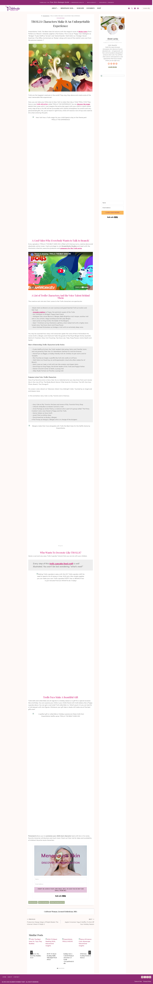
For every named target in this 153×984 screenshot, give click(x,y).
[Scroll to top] (149, 980)
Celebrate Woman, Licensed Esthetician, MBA (60, 911)
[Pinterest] (138, 8)
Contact (17, 977)
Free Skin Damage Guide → (60, 2)
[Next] (89, 952)
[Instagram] (134, 8)
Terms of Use (138, 981)
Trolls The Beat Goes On (57, 902)
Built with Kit (60, 896)
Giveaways (91, 8)
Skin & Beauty (91, 2)
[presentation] (35, 945)
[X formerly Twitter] (132, 8)
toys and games (43, 902)
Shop (99, 8)
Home (4, 977)
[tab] (57, 968)
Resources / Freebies (106, 2)
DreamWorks (60, 18)
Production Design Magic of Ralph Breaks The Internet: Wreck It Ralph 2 (42, 922)
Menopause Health (78, 2)
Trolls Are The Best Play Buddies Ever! (35, 955)
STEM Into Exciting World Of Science (85, 955)
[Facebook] (128, 8)
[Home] (41, 15)
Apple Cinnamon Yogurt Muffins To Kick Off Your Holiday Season (79, 922)
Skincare (80, 8)
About (10, 977)
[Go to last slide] (31, 952)
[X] (145, 977)
